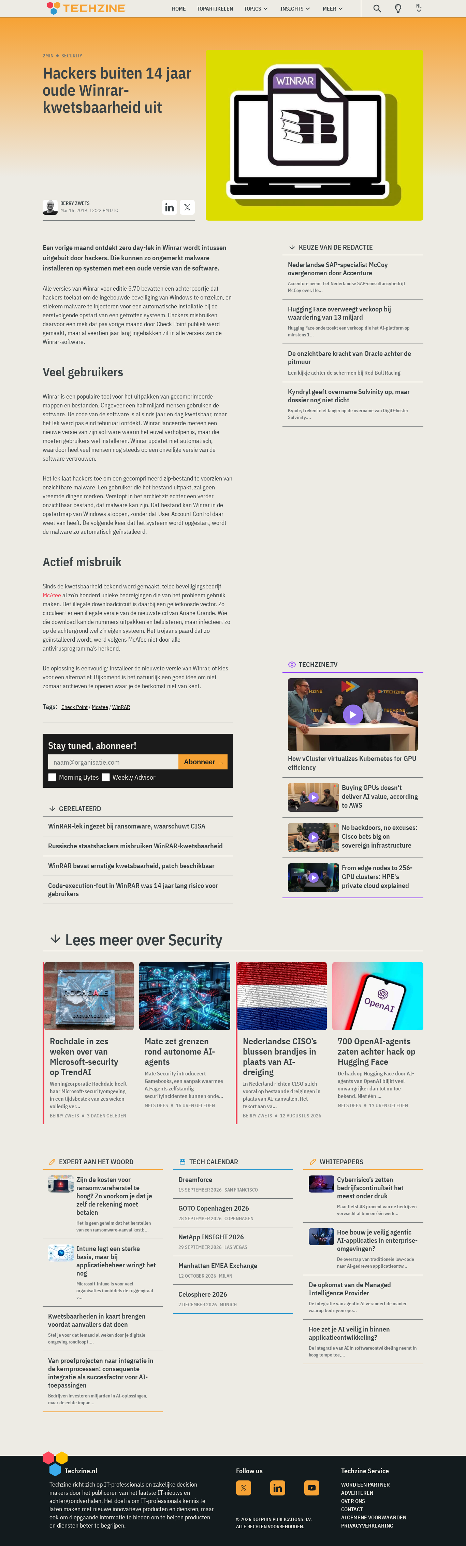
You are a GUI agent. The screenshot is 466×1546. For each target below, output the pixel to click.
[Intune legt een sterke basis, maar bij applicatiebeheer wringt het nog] (61, 1272)
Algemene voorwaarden (373, 1517)
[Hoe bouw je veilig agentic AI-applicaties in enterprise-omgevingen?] (321, 1248)
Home (179, 8)
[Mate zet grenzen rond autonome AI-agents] (184, 996)
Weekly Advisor (134, 777)
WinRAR (121, 707)
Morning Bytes (79, 777)
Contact (352, 1509)
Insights (292, 8)
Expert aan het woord (96, 1161)
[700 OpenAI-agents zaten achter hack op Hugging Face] (377, 996)
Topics (252, 8)
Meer (329, 8)
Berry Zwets (64, 1116)
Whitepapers (341, 1161)
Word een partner (365, 1484)
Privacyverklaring (367, 1525)
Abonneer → (204, 762)
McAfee (52, 595)
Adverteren (357, 1492)
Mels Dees (156, 1105)
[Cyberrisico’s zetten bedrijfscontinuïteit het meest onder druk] (321, 1196)
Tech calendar (213, 1161)
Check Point (74, 707)
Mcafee (100, 707)
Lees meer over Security (143, 939)
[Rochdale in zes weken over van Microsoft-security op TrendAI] (89, 996)
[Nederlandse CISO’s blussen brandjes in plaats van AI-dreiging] (282, 996)
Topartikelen (215, 8)
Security (71, 56)
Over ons (353, 1501)
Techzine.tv (318, 664)
